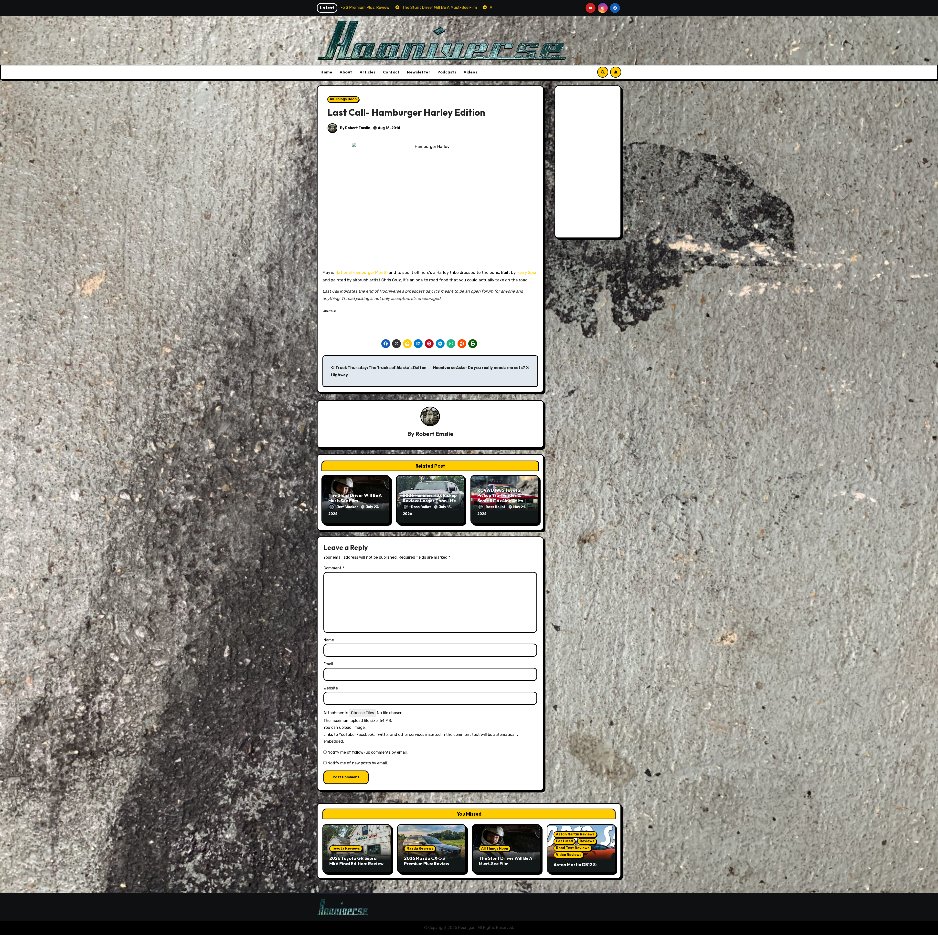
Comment (333, 568)
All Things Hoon (343, 99)
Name (328, 640)
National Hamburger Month (361, 272)
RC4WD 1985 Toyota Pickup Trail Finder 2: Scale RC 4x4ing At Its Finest (500, 498)
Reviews (587, 841)
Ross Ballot (421, 507)
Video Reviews (568, 855)
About (346, 72)
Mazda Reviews (419, 848)
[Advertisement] (589, 163)
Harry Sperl (527, 272)
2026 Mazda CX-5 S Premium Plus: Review (426, 860)
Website (330, 688)
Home (326, 72)
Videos (470, 72)
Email (328, 664)
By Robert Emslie (354, 128)
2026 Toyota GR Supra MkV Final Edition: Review (356, 860)
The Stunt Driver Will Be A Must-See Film (355, 498)
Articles (368, 72)
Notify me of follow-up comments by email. (368, 752)
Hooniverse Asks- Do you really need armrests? (479, 367)
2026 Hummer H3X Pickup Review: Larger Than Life (430, 498)
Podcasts (446, 72)
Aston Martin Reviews (575, 834)
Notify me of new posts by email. (358, 763)
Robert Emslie (434, 433)
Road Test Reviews (572, 848)
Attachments (335, 712)
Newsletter (418, 72)
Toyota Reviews (346, 848)
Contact (391, 72)
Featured (564, 841)
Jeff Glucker (348, 507)
